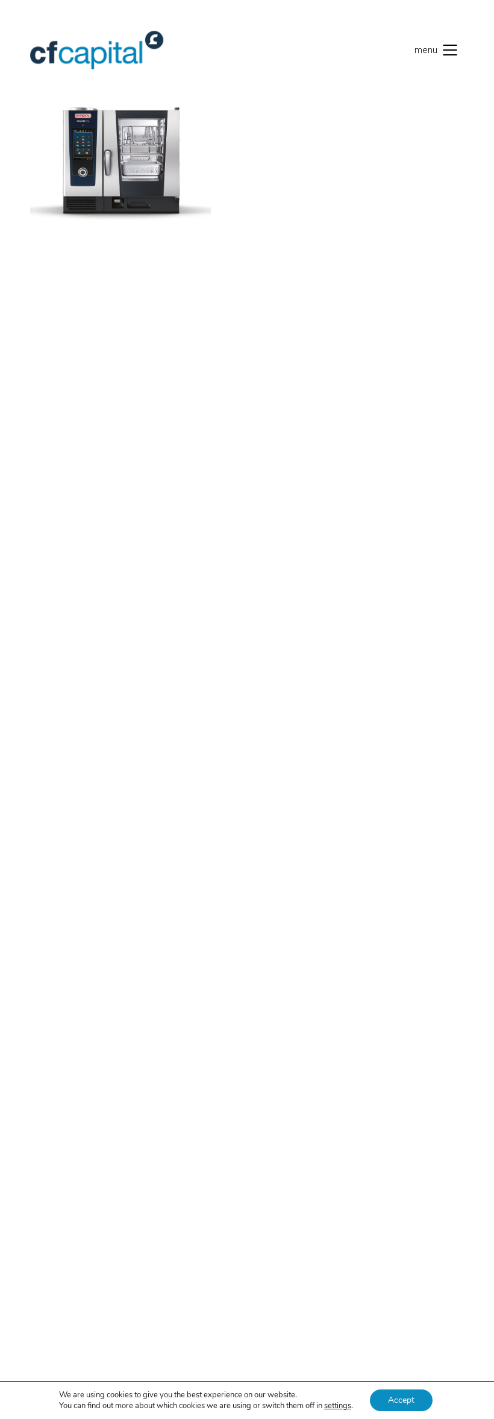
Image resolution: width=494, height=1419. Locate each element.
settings (337, 1405)
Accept (401, 1400)
